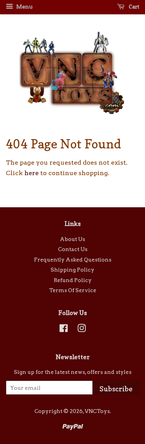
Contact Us (72, 249)
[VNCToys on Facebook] (63, 330)
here (31, 173)
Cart (133, 6)
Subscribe (116, 389)
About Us (72, 239)
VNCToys (97, 411)
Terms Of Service (72, 290)
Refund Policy (73, 280)
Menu (23, 6)
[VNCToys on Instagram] (81, 330)
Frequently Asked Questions (72, 259)
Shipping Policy (72, 270)
